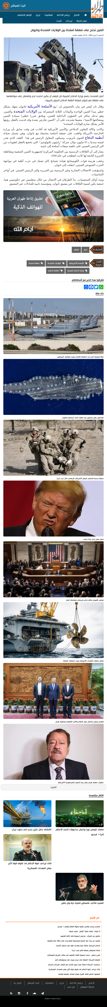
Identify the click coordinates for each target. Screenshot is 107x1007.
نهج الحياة (81, 21)
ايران (38, 15)
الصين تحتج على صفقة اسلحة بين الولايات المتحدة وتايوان (67, 30)
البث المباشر (33, 983)
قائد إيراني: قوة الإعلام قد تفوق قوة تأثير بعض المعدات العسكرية (29, 866)
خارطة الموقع (87, 986)
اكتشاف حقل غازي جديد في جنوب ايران (31, 829)
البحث (59, 21)
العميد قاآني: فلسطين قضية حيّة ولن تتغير (82, 903)
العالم (76, 250)
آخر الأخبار (94, 918)
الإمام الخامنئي (24, 15)
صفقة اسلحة (34, 263)
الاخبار (76, 15)
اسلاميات (48, 15)
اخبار (85, 250)
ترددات (69, 21)
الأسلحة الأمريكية (39, 106)
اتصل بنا (18, 983)
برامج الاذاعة (63, 15)
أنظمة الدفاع (94, 138)
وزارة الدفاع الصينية (75, 271)
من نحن (71, 986)
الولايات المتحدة (25, 111)
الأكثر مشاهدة (78, 918)
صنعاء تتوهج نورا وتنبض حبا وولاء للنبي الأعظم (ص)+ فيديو (80, 832)
